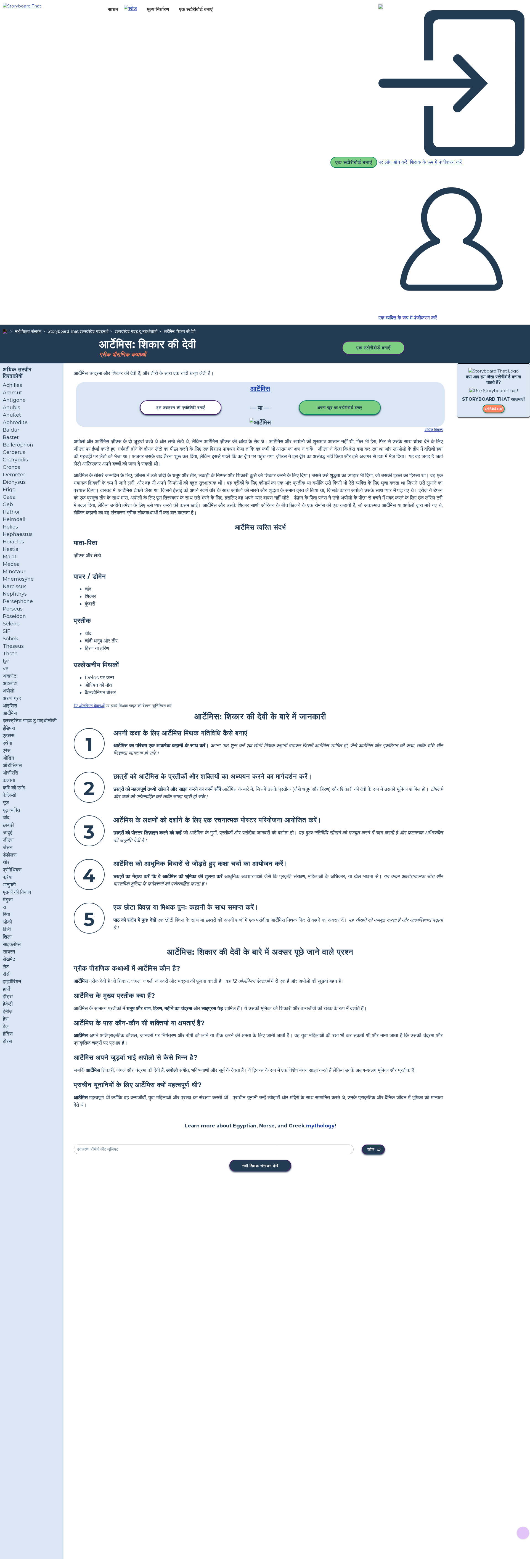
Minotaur (14, 572)
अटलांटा (10, 683)
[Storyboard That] (22, 5)
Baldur (11, 430)
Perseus (13, 609)
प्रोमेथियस (12, 870)
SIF (6, 631)
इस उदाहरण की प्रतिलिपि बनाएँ (181, 407)
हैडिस (8, 1034)
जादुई (7, 832)
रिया (6, 914)
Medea (11, 564)
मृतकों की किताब (17, 892)
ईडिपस (9, 728)
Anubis (11, 408)
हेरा (6, 1019)
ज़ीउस (8, 840)
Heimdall (14, 519)
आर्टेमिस (10, 713)
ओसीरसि (10, 773)
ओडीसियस (12, 765)
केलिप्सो (9, 795)
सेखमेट (9, 959)
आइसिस (10, 706)
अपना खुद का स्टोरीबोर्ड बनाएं (339, 407)
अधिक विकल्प (434, 429)
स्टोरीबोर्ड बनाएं (493, 409)
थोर (6, 862)
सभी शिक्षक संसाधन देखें (260, 1165)
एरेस (6, 750)
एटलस (8, 736)
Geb (8, 504)
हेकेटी (8, 1004)
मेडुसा (8, 900)
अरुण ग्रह (12, 698)
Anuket (12, 415)
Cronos (11, 467)
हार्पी (6, 989)
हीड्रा (8, 996)
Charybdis (15, 460)
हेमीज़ (7, 1011)
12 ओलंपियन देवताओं (89, 705)
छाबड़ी (8, 825)
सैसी (6, 974)
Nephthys (15, 594)
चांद (6, 818)
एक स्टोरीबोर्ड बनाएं (196, 9)
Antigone (14, 400)
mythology (320, 1126)
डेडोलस (10, 855)
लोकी (7, 922)
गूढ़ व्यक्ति (11, 810)
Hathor (11, 512)
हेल (6, 1026)
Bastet (11, 437)
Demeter (14, 475)
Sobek (10, 639)
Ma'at (10, 557)
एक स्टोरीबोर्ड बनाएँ (373, 347)
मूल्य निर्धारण (158, 9)
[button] (132, 9)
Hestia (10, 549)
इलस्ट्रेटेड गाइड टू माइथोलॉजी (136, 331)
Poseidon (14, 616)
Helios (10, 527)
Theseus (13, 646)
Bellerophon (18, 445)
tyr (6, 661)
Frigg (9, 490)
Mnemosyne (18, 579)
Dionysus (14, 482)
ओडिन (8, 758)
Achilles (12, 385)
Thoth (10, 654)
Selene (11, 624)
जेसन (7, 847)
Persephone (18, 601)
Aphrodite (15, 422)
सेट (6, 967)
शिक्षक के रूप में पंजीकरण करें (435, 162)
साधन (113, 9)
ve (6, 668)
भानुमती (9, 885)
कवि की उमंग (14, 788)
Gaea (9, 497)
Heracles (13, 542)
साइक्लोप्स (12, 944)
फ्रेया (7, 877)
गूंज (6, 803)
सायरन (9, 952)
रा (4, 907)
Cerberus (14, 452)
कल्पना (9, 780)
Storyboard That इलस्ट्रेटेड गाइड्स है (78, 331)
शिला (7, 937)
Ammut (12, 393)
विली (7, 929)
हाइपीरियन (12, 982)
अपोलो (8, 691)
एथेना (7, 743)
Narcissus (14, 586)
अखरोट (9, 676)
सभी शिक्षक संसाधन (28, 331)
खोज (371, 1149)
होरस (7, 1041)
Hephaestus (18, 534)
